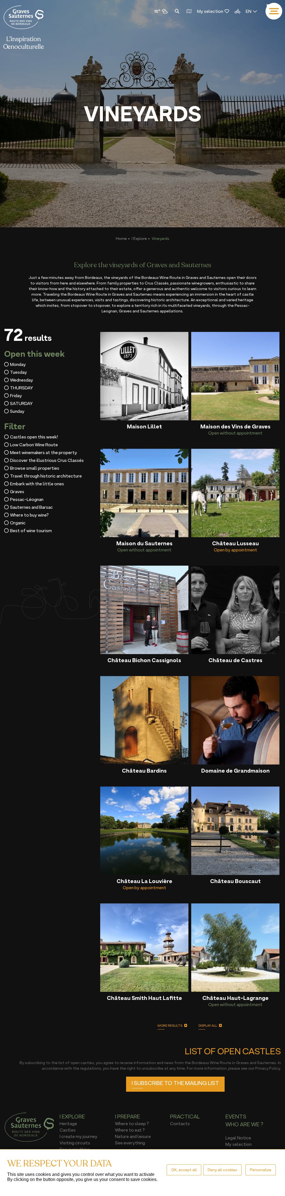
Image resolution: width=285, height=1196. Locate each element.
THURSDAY (21, 387)
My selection (210, 11)
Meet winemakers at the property (43, 452)
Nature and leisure (133, 1136)
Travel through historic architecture (46, 476)
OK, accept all (184, 1169)
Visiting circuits (75, 1143)
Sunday (17, 411)
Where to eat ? (130, 1130)
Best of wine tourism (31, 530)
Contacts (180, 1123)
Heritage (68, 1123)
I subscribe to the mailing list (175, 1083)
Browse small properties (34, 468)
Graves (17, 491)
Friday (16, 395)
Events (235, 1116)
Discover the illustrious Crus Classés (47, 460)
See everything (130, 1143)
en (248, 11)
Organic (18, 522)
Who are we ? (244, 1124)
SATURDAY (21, 403)
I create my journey (78, 1136)
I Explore (139, 238)
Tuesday (18, 372)
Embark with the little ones (37, 483)
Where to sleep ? (132, 1123)
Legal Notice (238, 1137)
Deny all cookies (222, 1169)
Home (121, 238)
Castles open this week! (34, 437)
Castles (68, 1130)
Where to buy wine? (29, 515)
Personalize (260, 1169)
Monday (18, 364)
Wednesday (21, 380)
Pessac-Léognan (26, 499)
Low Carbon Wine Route (34, 444)
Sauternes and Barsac (31, 507)
